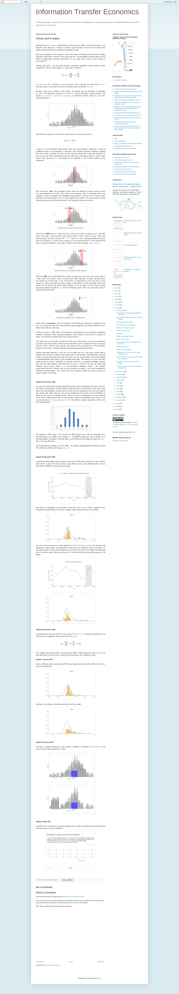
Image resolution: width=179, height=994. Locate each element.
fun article (52, 45)
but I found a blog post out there (59, 400)
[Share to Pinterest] (72, 880)
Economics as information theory (125, 172)
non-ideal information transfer (81, 545)
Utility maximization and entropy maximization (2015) (125, 122)
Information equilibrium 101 (123, 160)
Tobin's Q (79, 634)
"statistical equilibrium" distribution (58, 96)
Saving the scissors (122, 347)
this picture (96, 747)
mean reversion (94, 243)
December (120, 310)
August (119, 380)
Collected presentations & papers (125, 89)
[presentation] (51, 38)
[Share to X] (67, 880)
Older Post (101, 962)
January (119, 400)
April (118, 391)
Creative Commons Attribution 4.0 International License (125, 424)
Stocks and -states (122, 339)
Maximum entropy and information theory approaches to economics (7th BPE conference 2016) (127, 108)
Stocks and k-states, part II (124, 336)
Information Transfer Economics (87, 12)
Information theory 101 (121, 157)
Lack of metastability (130, 245)
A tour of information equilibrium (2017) (127, 100)
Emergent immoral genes (124, 322)
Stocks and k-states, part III (125, 328)
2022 (117, 291)
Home (71, 962)
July (118, 383)
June (118, 386)
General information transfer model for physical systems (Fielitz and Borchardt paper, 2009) (127, 128)
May (118, 389)
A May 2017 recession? (124, 349)
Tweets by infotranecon (120, 441)
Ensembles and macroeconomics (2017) (127, 115)
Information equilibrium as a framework (127, 167)
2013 (117, 409)
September (120, 377)
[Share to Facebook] (69, 880)
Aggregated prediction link (123, 146)
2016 (117, 308)
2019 (117, 299)
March (119, 394)
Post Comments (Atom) (52, 965)
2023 (117, 288)
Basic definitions (119, 141)
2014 (117, 406)
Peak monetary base (123, 330)
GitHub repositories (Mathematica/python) (128, 143)
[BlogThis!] (65, 880)
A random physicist (120, 80)
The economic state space (123, 169)
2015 (117, 403)
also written (40, 84)
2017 (117, 305)
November (120, 371)
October (119, 374)
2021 (117, 294)
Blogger (98, 978)
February (120, 397)
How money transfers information (125, 174)
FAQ (115, 138)
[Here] (39, 25)
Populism (119, 333)
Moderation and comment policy (73, 896)
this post (102, 84)
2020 (117, 296)
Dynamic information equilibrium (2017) (127, 113)
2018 (117, 302)
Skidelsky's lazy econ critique (126, 325)
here (65, 93)
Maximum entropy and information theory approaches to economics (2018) (127, 96)
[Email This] (62, 880)
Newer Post (40, 962)
